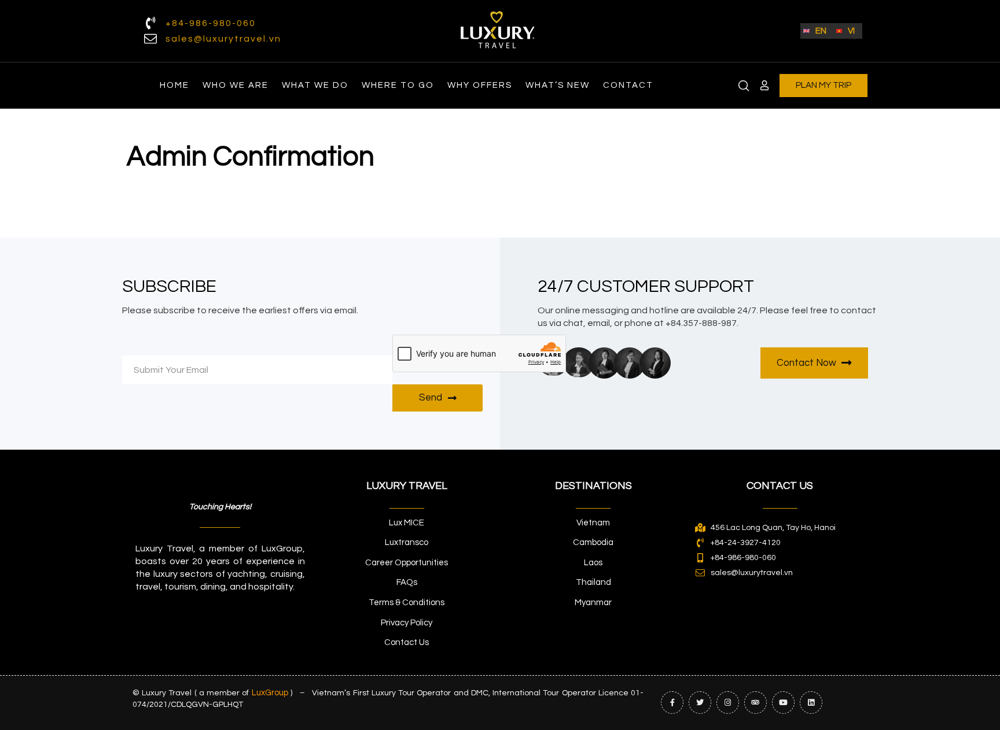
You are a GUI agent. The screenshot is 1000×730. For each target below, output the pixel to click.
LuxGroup (270, 692)
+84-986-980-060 (211, 23)
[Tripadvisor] (755, 702)
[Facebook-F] (672, 702)
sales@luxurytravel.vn (223, 38)
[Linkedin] (811, 702)
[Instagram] (727, 702)
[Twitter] (700, 702)
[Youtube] (783, 702)
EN (820, 31)
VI (851, 31)
